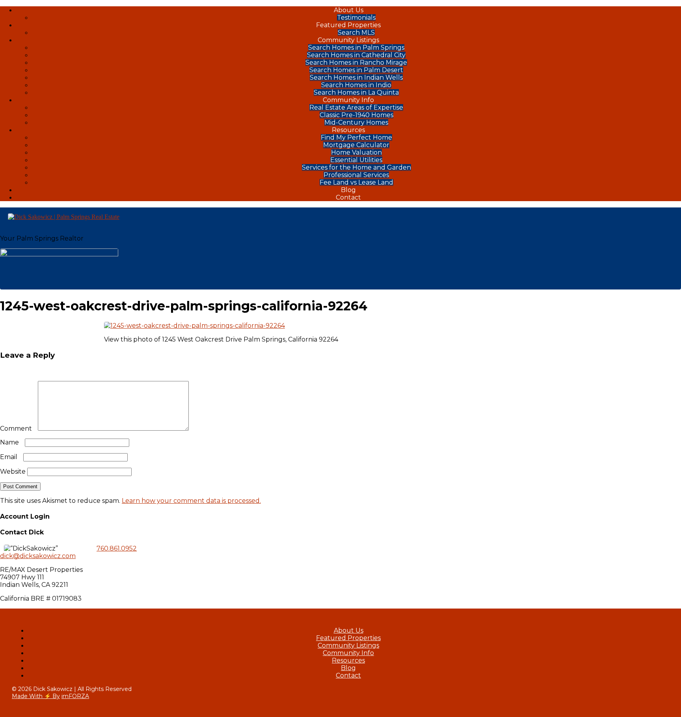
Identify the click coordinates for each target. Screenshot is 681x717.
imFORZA (75, 696)
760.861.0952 (117, 548)
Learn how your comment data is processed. (191, 500)
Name (11, 442)
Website (13, 471)
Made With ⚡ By (36, 696)
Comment (18, 428)
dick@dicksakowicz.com (38, 556)
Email (11, 457)
